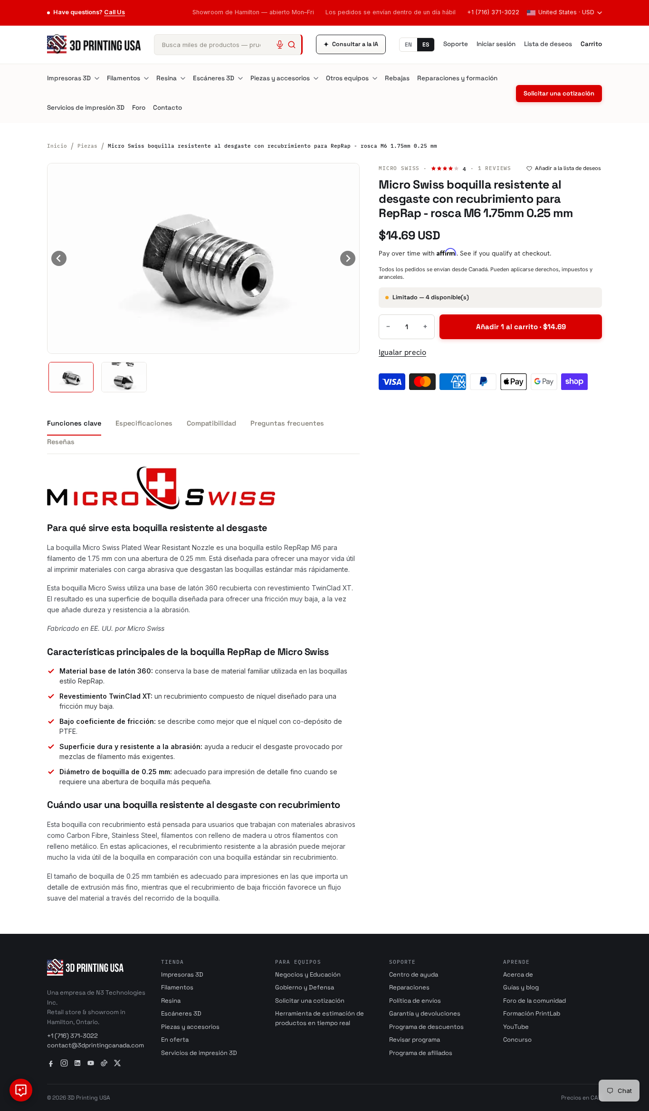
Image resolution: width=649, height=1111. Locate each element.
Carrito (591, 44)
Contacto (167, 108)
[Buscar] (291, 44)
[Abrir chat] (21, 1090)
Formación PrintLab (531, 1013)
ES (425, 44)
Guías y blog (521, 987)
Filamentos (123, 78)
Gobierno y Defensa (304, 987)
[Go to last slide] (59, 258)
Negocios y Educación (308, 974)
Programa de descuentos (426, 1027)
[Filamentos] (146, 78)
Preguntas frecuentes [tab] (287, 423)
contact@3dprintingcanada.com (95, 1045)
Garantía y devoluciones (424, 1013)
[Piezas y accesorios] (316, 78)
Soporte (455, 44)
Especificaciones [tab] (143, 423)
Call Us (114, 12)
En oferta (175, 1039)
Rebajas (397, 78)
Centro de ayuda (413, 974)
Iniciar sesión (496, 44)
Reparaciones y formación (457, 78)
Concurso (517, 1039)
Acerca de (518, 974)
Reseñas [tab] (61, 441)
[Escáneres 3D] (240, 78)
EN (408, 44)
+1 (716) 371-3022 (493, 12)
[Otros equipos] (374, 78)
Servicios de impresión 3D (85, 108)
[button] (71, 377)
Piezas (87, 145)
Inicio (57, 145)
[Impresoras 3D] (97, 78)
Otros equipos (347, 78)
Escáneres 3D (213, 78)
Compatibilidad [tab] (211, 423)
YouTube (516, 1027)
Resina (166, 78)
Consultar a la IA (351, 44)
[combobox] (228, 44)
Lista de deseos (548, 44)
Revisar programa (414, 1039)
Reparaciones (409, 987)
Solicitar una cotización (559, 93)
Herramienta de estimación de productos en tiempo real (319, 1018)
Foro (138, 108)
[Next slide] (347, 258)
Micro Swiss (399, 168)
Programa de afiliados (420, 1053)
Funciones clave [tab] (74, 423)
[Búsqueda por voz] (279, 44)
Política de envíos (415, 1001)
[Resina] (183, 78)
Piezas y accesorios (280, 78)
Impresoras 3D (69, 78)
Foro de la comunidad (534, 1001)
